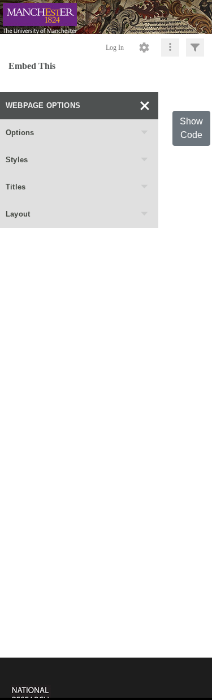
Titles (15, 187)
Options (20, 132)
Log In (115, 47)
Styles (17, 159)
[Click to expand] (195, 47)
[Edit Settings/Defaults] (144, 47)
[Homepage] (106, 17)
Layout (18, 214)
